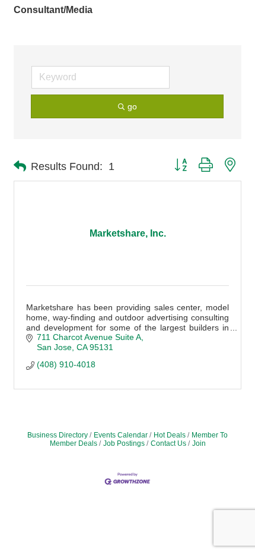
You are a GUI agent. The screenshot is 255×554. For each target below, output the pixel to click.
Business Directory (57, 435)
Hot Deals (170, 435)
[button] (20, 166)
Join (199, 443)
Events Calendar (121, 435)
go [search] (132, 106)
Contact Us (168, 443)
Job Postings (124, 443)
